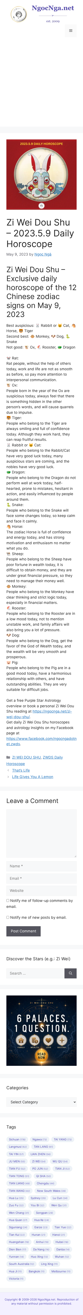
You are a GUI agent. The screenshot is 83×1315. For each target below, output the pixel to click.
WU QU (60, 1161)
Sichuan (17, 1139)
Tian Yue (62, 1227)
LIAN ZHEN (41, 1154)
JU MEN (17, 1161)
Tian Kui (17, 1234)
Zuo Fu (16, 1205)
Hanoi (58, 1234)
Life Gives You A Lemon (32, 777)
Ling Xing (49, 1264)
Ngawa (40, 1139)
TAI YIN (16, 1154)
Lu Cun (60, 1198)
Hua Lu (16, 1198)
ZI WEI (39, 1161)
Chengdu (45, 1183)
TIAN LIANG (19, 1183)
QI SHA (43, 1176)
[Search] (70, 973)
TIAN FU (17, 1168)
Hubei (62, 1242)
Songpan (44, 1212)
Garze (40, 1227)
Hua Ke (41, 1220)
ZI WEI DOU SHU (26, 757)
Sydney (38, 1198)
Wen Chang (19, 1212)
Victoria (16, 1278)
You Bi (37, 1205)
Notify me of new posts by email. (38, 917)
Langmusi (18, 1146)
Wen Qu (59, 1205)
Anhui (42, 1242)
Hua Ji (15, 1271)
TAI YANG (63, 1139)
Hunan (38, 1234)
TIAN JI (62, 1168)
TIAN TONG (19, 1176)
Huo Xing (39, 1256)
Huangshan (19, 1242)
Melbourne (61, 1271)
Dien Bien (17, 1249)
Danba (63, 1249)
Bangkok (36, 1271)
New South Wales (51, 1190)
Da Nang (41, 1249)
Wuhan (62, 1256)
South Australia (21, 1264)
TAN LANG (43, 1146)
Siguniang (18, 1227)
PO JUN (40, 1168)
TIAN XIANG (19, 1190)
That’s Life (21, 770)
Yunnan (16, 1256)
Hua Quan (18, 1220)
